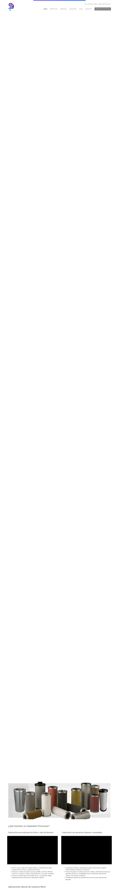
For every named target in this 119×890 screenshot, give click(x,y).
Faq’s (80, 9)
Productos (54, 9)
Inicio (45, 9)
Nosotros (72, 9)
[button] (9, 801)
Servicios (63, 9)
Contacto (88, 9)
